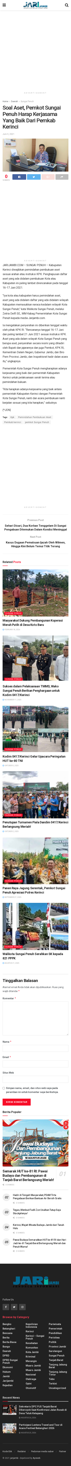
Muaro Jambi (33, 1365)
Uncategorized (57, 1388)
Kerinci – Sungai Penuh (35, 1337)
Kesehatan (32, 1343)
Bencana (7, 1333)
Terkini (53, 1383)
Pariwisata (55, 1324)
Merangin (31, 1361)
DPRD (6, 1355)
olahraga (31, 1379)
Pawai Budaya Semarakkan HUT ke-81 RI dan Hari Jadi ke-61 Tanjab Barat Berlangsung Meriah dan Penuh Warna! (39, 1243)
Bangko (7, 1324)
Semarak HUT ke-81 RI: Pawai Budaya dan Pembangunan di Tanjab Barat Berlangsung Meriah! (28, 1175)
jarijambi (14, 1458)
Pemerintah (55, 1328)
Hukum (7, 1371)
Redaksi (22, 1451)
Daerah (14, 101)
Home (5, 101)
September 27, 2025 (12, 897)
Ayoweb (36, 1458)
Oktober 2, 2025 (11, 831)
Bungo (6, 1346)
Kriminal (30, 1356)
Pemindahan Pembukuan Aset (34, 417)
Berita (6, 1337)
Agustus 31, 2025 (11, 963)
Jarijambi (8, 1380)
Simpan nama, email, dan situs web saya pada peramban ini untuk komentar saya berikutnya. (32, 1090)
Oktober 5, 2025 (11, 766)
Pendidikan (55, 1333)
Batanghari (9, 1328)
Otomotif (31, 1388)
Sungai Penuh (27, 101)
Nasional (31, 1374)
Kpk (12, 417)
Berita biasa (9, 1342)
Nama (7, 1041)
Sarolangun (55, 1351)
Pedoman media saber (42, 1451)
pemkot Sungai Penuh (37, 422)
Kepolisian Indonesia (32, 1325)
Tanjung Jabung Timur (58, 1373)
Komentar (9, 998)
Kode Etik (7, 1451)
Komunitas (32, 1347)
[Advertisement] (35, 49)
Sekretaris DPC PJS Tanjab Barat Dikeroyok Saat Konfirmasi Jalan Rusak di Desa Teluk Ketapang (43, 1410)
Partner (62, 1451)
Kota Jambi (32, 1352)
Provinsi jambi (57, 1346)
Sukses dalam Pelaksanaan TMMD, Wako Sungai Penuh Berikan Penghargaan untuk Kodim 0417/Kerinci (31, 690)
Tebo (52, 1379)
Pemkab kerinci (12, 422)
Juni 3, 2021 (8, 134)
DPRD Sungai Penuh (10, 1361)
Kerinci (30, 1331)
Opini (29, 1383)
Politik (52, 1342)
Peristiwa (54, 1337)
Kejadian (8, 1385)
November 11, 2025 (12, 700)
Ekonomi (8, 1367)
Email (7, 1057)
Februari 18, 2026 (12, 630)
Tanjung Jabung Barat (58, 1366)
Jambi (6, 1376)
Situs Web (8, 1072)
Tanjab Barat (56, 1360)
